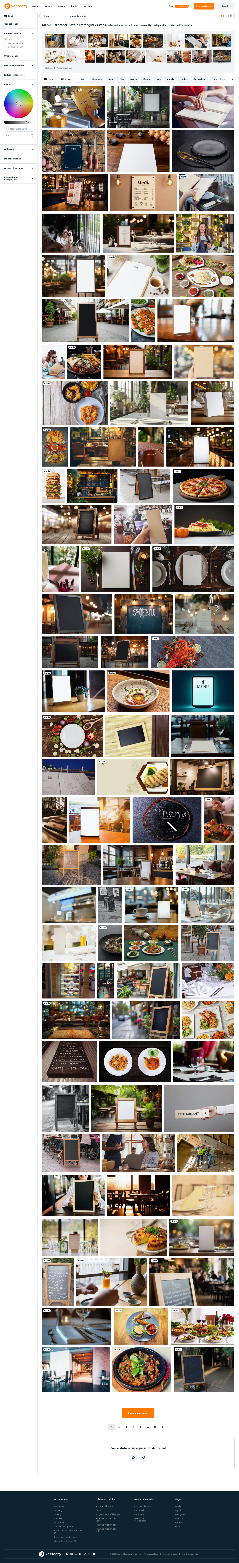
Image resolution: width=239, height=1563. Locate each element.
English (178, 1506)
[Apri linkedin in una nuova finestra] (76, 1554)
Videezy (57, 1514)
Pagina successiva (138, 1413)
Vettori (35, 6)
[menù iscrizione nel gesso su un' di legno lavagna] (167, 820)
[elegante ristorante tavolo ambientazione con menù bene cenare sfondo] (138, 233)
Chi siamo (139, 1514)
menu (110, 79)
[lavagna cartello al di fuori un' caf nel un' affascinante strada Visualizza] (207, 943)
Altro (177, 1526)
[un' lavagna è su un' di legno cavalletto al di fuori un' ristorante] (148, 980)
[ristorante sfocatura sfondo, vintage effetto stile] (68, 980)
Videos (59, 6)
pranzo (133, 79)
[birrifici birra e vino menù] (75, 192)
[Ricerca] (222, 16)
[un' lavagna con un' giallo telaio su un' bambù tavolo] (137, 736)
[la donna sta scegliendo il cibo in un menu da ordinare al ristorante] (206, 192)
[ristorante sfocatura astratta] (76, 1369)
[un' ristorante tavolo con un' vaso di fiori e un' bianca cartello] (70, 1237)
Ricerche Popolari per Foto (108, 1524)
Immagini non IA (15, 47)
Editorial (73, 6)
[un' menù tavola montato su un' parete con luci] (143, 192)
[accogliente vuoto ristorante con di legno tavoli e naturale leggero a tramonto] (105, 980)
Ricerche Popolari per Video (106, 1530)
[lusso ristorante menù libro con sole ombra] (60, 569)
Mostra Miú (221, 56)
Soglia (7, 135)
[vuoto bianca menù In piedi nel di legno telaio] (126, 1108)
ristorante (97, 79)
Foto (47, 6)
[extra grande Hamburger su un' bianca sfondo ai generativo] (53, 486)
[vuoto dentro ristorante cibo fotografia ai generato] (138, 1195)
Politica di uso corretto (188, 1554)
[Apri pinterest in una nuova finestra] (80, 1554)
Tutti (10, 39)
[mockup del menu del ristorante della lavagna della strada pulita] (145, 486)
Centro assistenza (142, 1506)
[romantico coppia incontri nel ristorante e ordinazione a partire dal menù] (203, 107)
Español (178, 1510)
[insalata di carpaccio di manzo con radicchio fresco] (110, 943)
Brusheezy (59, 1506)
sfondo (146, 79)
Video (68, 79)
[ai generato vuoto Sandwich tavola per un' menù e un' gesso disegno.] (65, 1108)
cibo (122, 79)
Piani (171, 6)
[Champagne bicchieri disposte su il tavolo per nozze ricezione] (203, 1195)
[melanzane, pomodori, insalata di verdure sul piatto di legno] (141, 1369)
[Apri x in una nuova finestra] (89, 1554)
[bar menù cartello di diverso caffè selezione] (58, 1282)
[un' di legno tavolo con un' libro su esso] (54, 820)
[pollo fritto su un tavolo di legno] (75, 403)
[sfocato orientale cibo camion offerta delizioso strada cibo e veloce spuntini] (69, 905)
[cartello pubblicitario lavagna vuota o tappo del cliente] (71, 1153)
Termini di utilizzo (151, 1554)
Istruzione (59, 1522)
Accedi (225, 6)
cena (158, 79)
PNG (83, 79)
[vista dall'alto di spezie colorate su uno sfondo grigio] (55, 447)
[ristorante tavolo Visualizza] (208, 980)
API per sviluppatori (63, 1526)
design (184, 79)
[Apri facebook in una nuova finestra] (67, 1554)
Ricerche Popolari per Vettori (106, 1519)
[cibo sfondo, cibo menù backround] (132, 777)
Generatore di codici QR (65, 1541)
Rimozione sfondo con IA (65, 1537)
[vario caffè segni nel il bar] (69, 1061)
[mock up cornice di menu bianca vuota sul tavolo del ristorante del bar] (99, 820)
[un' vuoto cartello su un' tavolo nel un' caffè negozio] (138, 865)
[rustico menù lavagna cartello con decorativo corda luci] (143, 614)
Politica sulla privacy (168, 1554)
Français (179, 1522)
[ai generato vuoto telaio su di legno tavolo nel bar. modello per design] (103, 447)
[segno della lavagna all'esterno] (204, 1369)
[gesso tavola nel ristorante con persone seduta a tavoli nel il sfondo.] (191, 1282)
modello (171, 79)
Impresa (58, 1518)
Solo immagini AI (15, 43)
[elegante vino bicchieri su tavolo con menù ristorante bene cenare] (76, 1020)
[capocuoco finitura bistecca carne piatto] (219, 820)
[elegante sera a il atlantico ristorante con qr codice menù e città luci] (68, 777)
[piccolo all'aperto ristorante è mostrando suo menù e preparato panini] (92, 486)
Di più (87, 6)
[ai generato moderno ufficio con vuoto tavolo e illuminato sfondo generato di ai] (200, 447)
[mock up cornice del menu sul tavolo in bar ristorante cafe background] (143, 524)
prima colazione (219, 79)
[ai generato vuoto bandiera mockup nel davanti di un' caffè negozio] (138, 107)
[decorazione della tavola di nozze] (69, 943)
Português (180, 1514)
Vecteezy (58, 1510)
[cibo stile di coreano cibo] (151, 943)
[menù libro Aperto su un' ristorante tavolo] (151, 447)
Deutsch (179, 1518)
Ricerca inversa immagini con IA (68, 1531)
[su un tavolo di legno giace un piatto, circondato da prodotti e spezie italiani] (72, 736)
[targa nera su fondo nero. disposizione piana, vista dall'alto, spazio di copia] (203, 151)
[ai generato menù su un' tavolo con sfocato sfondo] (201, 1237)
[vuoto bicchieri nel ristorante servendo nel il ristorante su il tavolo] (203, 1061)
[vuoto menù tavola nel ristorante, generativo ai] (124, 652)
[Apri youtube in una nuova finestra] (94, 1554)
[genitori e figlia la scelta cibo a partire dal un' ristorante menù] (205, 1153)
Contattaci (139, 1510)
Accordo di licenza (104, 1506)
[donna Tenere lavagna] (73, 1195)
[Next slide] (230, 79)
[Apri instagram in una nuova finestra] (71, 1554)
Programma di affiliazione (108, 1514)
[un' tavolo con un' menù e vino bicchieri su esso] (149, 403)
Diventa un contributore (140, 1519)
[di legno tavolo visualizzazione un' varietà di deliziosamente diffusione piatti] (203, 276)
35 (155, 1427)
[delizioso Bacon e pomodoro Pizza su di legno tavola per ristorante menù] (203, 486)
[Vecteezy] (15, 6)
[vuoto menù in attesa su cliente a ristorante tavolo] (202, 736)
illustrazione (199, 79)
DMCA (99, 1510)
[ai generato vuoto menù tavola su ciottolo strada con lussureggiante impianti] (146, 1020)
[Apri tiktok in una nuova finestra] (85, 1554)
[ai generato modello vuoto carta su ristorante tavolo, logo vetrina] (115, 569)
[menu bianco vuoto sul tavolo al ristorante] (73, 691)
